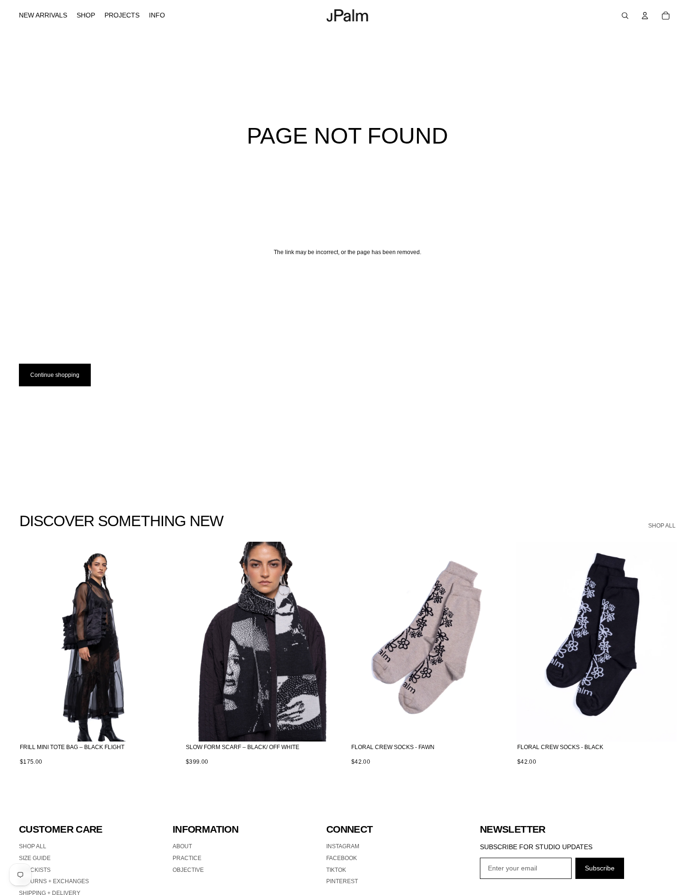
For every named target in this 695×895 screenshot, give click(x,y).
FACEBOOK (341, 858)
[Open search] (625, 15)
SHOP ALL (662, 525)
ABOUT (182, 846)
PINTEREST (342, 881)
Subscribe (600, 868)
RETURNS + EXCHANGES (54, 881)
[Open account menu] (644, 15)
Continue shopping (54, 375)
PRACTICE (187, 858)
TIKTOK (336, 870)
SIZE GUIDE (35, 858)
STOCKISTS (35, 870)
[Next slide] (165, 641)
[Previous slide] (33, 641)
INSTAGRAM (342, 846)
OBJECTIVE (188, 870)
